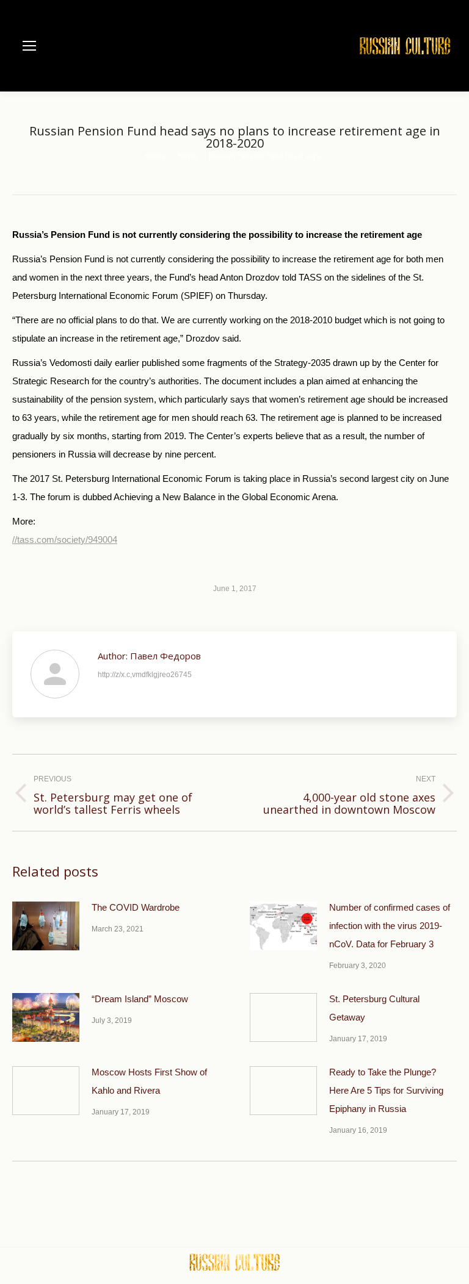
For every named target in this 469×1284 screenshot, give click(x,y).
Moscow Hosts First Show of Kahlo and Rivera (149, 1081)
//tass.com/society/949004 (64, 539)
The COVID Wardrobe (136, 907)
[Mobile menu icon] (29, 46)
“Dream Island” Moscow (140, 999)
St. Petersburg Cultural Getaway (374, 1008)
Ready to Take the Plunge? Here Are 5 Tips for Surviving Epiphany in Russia (386, 1090)
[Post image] (45, 926)
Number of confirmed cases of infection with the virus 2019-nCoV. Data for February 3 (389, 925)
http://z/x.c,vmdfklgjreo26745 (145, 674)
